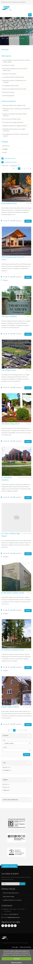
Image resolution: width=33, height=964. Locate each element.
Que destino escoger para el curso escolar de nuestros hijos (15, 69)
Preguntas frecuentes (11, 162)
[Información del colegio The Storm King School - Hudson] (16, 408)
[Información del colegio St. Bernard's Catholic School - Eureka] (16, 577)
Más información (16, 962)
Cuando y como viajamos (9, 73)
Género (5, 780)
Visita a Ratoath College (8, 896)
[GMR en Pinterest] (12, 925)
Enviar (22, 884)
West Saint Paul (27, 533)
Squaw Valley (28, 707)
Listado (5, 149)
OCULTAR (16, 958)
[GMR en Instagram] (15, 925)
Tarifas (5, 152)
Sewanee (29, 650)
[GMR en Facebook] (2, 925)
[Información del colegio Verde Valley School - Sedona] (16, 187)
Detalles (28, 221)
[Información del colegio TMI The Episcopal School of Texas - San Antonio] (16, 241)
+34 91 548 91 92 (13, 914)
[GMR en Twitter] (5, 925)
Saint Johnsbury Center (25, 477)
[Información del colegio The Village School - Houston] (16, 354)
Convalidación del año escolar (11, 85)
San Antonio (28, 257)
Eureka (30, 593)
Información (6, 145)
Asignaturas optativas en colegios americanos (15, 125)
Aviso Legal (15, 947)
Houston (29, 370)
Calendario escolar (10, 158)
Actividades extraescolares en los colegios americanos (14, 130)
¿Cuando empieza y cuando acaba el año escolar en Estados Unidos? (16, 61)
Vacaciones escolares (8, 65)
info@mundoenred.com (13, 917)
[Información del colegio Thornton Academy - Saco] (16, 300)
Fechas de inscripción (8, 92)
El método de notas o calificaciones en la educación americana (16, 109)
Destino (5, 735)
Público (6, 767)
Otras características (10, 799)
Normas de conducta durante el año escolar (14, 89)
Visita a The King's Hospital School (11, 893)
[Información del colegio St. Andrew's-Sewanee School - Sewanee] (16, 634)
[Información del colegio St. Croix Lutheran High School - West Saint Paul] (16, 517)
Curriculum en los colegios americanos (13, 122)
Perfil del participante (8, 95)
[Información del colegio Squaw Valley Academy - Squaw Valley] (16, 691)
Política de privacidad (25, 947)
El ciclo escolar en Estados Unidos (12, 119)
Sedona (29, 203)
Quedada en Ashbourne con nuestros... (12, 900)
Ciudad (5, 747)
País (4, 740)
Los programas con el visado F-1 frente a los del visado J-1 (15, 135)
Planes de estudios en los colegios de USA (14, 105)
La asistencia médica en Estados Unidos (13, 77)
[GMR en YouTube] (9, 925)
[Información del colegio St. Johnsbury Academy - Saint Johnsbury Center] (16, 461)
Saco (30, 316)
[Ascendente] (19, 165)
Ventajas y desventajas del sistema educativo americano (15, 114)
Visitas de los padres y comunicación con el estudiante (14, 81)
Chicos (6, 787)
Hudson (29, 424)
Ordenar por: (5, 165)
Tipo (4, 763)
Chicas (6, 784)
